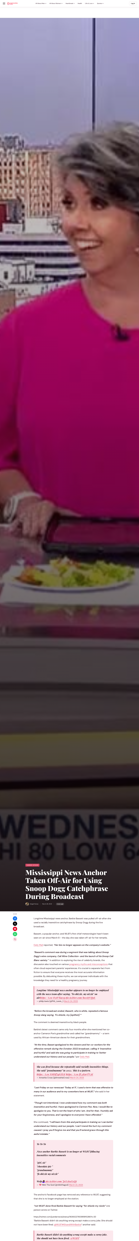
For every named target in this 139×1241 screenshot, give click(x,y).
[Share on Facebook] (15, 918)
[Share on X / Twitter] (15, 924)
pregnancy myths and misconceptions (88, 964)
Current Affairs (32, 865)
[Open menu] (4, 3)
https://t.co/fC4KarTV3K (79, 1074)
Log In (133, 3)
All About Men (40, 3)
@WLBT (58, 1224)
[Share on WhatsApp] (15, 934)
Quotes (99, 3)
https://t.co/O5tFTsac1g (52, 997)
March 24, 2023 (71, 1001)
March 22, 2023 (76, 1185)
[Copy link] (15, 939)
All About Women (55, 3)
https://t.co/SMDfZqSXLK (51, 1074)
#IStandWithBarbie (71, 1224)
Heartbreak (69, 3)
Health (80, 3)
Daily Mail (38, 945)
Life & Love (89, 3)
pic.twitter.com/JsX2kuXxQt (61, 1181)
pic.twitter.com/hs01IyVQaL (80, 997)
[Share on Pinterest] (15, 929)
